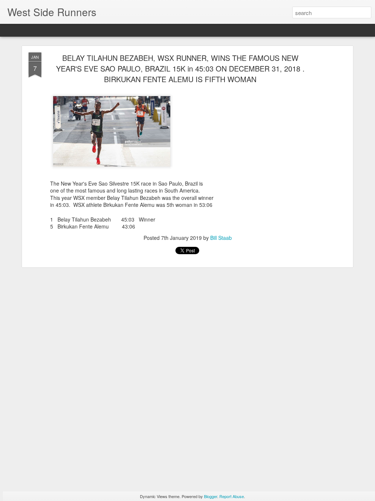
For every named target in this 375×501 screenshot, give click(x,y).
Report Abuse (231, 496)
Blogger (210, 496)
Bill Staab (221, 237)
